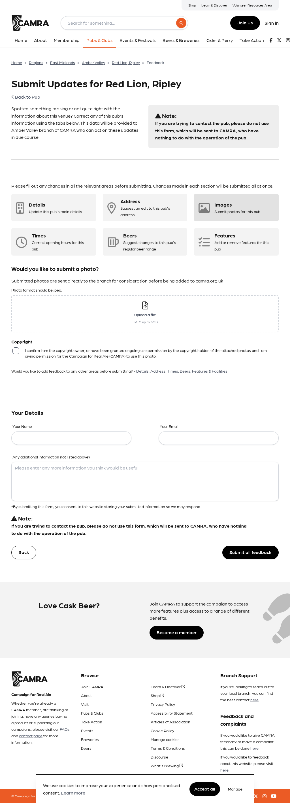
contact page (30, 735)
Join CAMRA (92, 686)
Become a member (177, 632)
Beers (86, 748)
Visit (85, 704)
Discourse (159, 757)
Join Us (245, 22)
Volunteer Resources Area (252, 5)
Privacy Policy (163, 704)
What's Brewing (165, 765)
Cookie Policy (162, 730)
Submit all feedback (250, 552)
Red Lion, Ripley (126, 62)
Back (23, 552)
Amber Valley (93, 62)
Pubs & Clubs (92, 713)
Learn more (73, 792)
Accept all (204, 788)
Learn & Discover (214, 5)
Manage (235, 789)
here (254, 699)
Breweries (90, 739)
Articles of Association (170, 721)
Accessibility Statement (172, 713)
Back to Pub (27, 96)
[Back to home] (30, 23)
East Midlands (62, 62)
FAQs (65, 729)
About (86, 695)
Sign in (272, 23)
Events (87, 730)
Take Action (91, 721)
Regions (36, 62)
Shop (192, 5)
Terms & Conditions (168, 748)
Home (16, 62)
